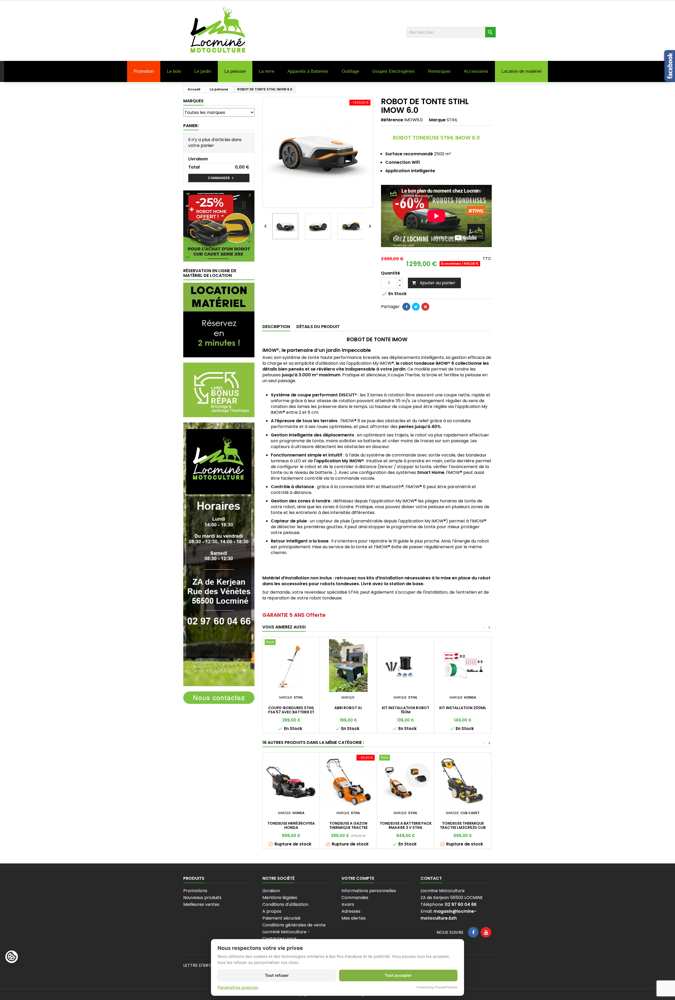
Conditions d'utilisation (285, 904)
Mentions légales (279, 898)
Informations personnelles (368, 891)
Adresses (350, 911)
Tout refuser (277, 975)
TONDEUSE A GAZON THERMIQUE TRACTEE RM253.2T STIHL (348, 827)
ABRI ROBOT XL (348, 707)
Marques (193, 101)
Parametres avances (238, 987)
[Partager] (406, 307)
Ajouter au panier (433, 283)
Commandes (354, 898)
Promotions (195, 891)
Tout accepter (398, 975)
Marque (437, 120)
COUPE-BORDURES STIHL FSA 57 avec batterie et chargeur (291, 712)
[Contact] (218, 697)
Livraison (271, 891)
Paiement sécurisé (281, 918)
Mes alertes (353, 918)
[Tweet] (416, 307)
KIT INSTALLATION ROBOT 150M (405, 710)
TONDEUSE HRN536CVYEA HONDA (291, 825)
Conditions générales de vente (294, 925)
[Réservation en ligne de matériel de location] (218, 320)
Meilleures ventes (201, 904)
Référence (392, 120)
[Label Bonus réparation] (218, 390)
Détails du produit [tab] (318, 327)
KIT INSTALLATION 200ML (462, 707)
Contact (431, 878)
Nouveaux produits (202, 898)
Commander (221, 178)
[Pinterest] (425, 307)
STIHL (452, 120)
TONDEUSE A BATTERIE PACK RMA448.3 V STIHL (406, 825)
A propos (271, 911)
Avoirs (347, 904)
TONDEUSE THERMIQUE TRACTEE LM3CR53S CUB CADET (463, 827)
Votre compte (357, 878)
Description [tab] (276, 327)
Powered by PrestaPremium (437, 987)
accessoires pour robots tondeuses (320, 584)
